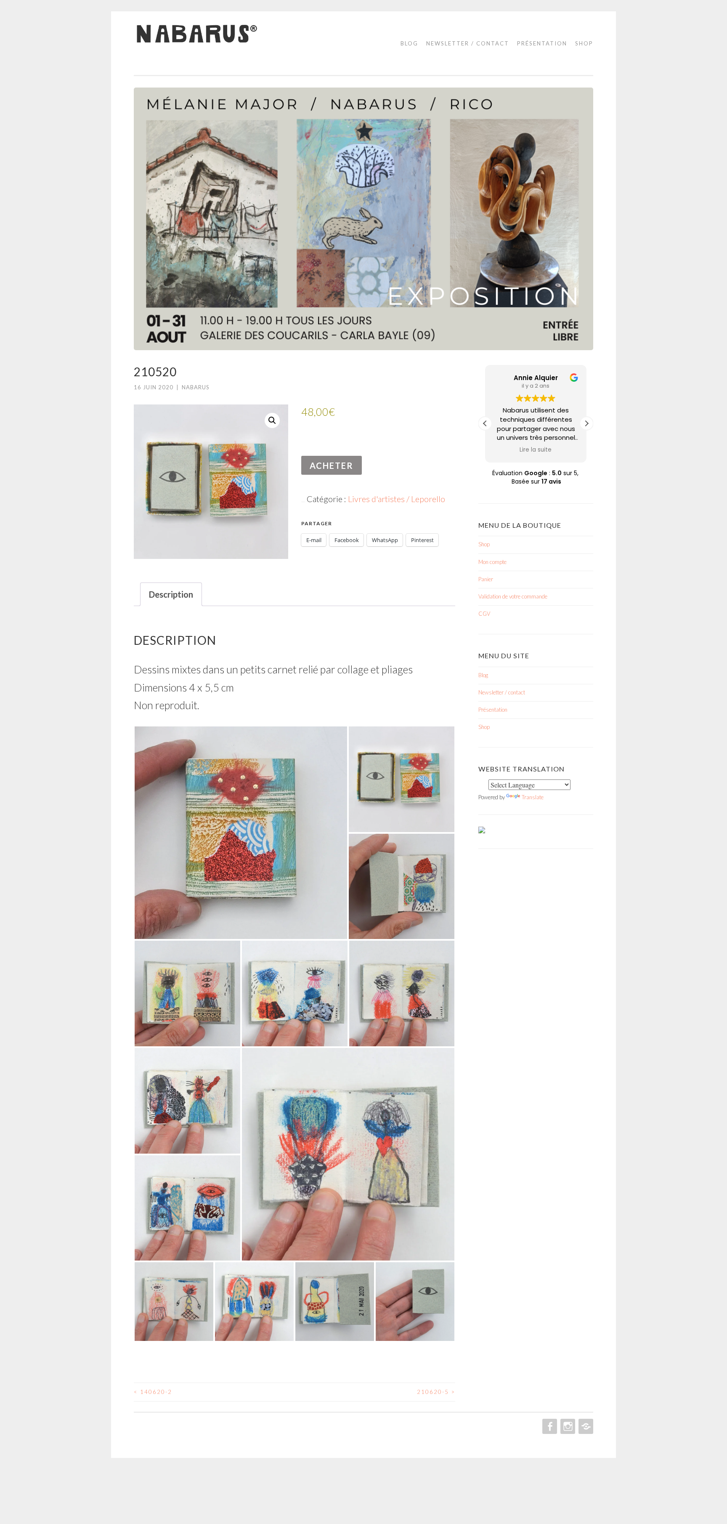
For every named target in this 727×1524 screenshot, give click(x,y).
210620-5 (436, 1391)
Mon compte (492, 562)
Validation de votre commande (512, 596)
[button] (272, 420)
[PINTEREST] (585, 1426)
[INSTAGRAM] (567, 1426)
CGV (484, 613)
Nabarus (196, 387)
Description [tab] (171, 594)
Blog (409, 43)
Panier (485, 579)
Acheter (331, 465)
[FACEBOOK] (549, 1426)
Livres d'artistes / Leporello (396, 499)
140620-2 (153, 1391)
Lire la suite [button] (536, 450)
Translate (533, 797)
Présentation (542, 43)
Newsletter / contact (467, 43)
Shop (584, 43)
